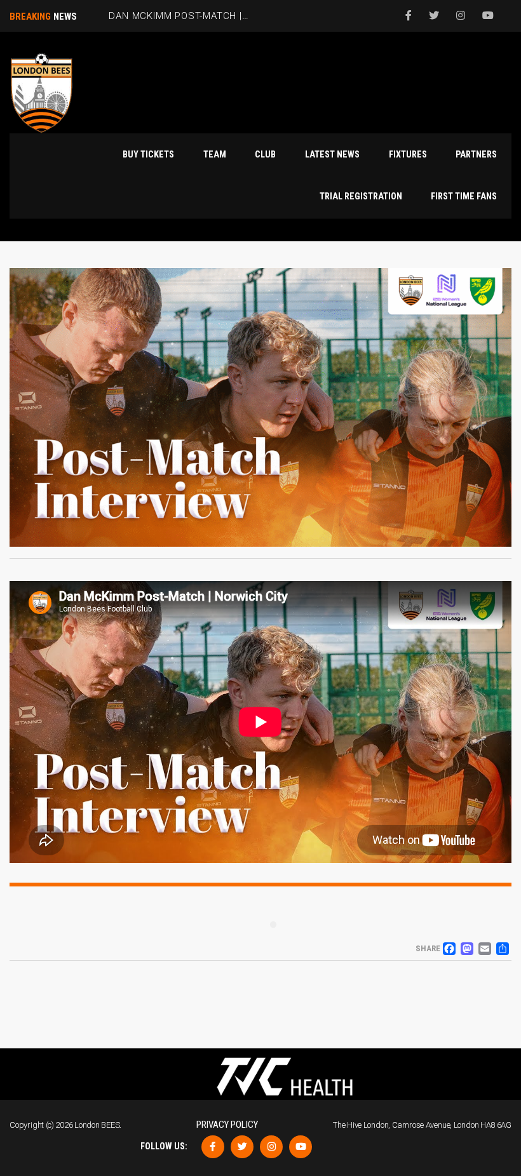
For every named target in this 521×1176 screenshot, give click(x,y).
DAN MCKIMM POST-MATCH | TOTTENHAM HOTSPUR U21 (241, 16)
